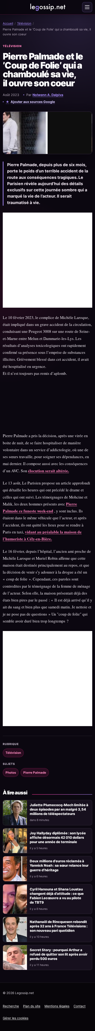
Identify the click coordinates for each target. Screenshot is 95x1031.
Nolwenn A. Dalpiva (48, 95)
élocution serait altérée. (48, 471)
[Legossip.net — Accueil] (47, 7)
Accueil (8, 23)
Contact (80, 1006)
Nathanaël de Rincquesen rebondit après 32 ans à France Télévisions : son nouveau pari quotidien (58, 926)
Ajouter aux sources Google (33, 102)
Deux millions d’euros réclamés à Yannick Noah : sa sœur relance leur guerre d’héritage (59, 865)
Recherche (11, 1006)
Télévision (24, 23)
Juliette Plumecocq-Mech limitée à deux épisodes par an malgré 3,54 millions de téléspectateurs (59, 809)
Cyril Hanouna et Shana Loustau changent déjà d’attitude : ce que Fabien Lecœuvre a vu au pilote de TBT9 (57, 896)
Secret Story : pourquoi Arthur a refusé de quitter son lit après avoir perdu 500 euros (58, 954)
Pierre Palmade (34, 772)
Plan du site (31, 1006)
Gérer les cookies (15, 1018)
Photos (11, 772)
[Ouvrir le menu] (87, 7)
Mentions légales (57, 1006)
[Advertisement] (47, 260)
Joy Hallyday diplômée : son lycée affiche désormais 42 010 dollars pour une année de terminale (58, 837)
